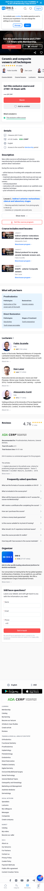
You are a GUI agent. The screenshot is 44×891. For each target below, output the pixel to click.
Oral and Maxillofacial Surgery (12, 772)
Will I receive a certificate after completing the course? (20, 505)
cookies (18, 16)
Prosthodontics (7, 747)
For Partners (6, 850)
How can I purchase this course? (13, 511)
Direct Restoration (8, 761)
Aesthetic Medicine (8, 790)
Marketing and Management (12, 786)
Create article (6, 728)
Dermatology (6, 793)
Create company (7, 819)
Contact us (6, 854)
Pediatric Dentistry (8, 765)
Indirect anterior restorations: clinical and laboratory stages (22, 199)
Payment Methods (8, 865)
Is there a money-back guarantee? (14, 517)
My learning (6, 717)
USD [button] (34, 685)
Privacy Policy (7, 858)
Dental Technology (8, 775)
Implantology (6, 750)
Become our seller (8, 835)
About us (5, 843)
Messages (5, 812)
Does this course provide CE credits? (14, 535)
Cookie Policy (6, 861)
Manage (18, 25)
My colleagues (7, 809)
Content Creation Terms (10, 872)
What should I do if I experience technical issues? (19, 529)
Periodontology (7, 754)
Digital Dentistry (7, 768)
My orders (5, 831)
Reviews (5, 731)
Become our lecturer (9, 720)
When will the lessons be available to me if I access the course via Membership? (20, 498)
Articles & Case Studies (10, 724)
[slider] (37, 422)
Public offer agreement (10, 868)
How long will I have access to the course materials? (20, 541)
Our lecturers (6, 847)
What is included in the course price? (14, 491)
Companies (6, 816)
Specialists (5, 802)
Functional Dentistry (9, 743)
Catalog (4, 713)
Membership (29, 147)
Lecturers (5, 805)
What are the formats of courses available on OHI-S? (20, 485)
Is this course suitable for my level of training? (18, 523)
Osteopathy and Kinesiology (12, 782)
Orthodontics (6, 739)
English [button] (14, 685)
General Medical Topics (10, 779)
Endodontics (6, 757)
